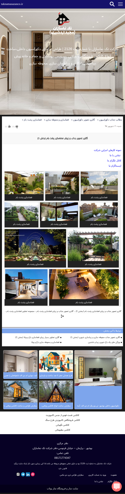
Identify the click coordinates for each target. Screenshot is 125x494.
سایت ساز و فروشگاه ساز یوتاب (62, 488)
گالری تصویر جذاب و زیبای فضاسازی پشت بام (54, 311)
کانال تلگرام (112, 481)
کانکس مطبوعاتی (62, 429)
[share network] (62, 316)
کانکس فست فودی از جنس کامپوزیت (62, 415)
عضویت (114, 474)
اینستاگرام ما (115, 166)
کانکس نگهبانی (62, 425)
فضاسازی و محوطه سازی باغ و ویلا (45, 342)
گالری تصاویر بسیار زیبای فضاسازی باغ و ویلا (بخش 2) (37, 337)
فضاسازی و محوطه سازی (56, 119)
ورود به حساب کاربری (97, 474)
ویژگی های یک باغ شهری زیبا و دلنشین (104, 342)
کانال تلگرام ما (114, 160)
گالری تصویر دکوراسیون (83, 119)
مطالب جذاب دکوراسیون (109, 119)
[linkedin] (27, 474)
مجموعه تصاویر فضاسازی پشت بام (20, 311)
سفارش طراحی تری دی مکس (72, 474)
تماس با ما (115, 155)
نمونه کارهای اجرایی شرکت (107, 150)
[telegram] (22, 474)
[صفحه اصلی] (62, 22)
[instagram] (17, 474)
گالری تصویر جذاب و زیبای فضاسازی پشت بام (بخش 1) (98, 311)
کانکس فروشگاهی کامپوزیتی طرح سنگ (62, 420)
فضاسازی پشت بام (32, 119)
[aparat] (32, 474)
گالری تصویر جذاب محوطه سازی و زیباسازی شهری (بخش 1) (95, 337)
